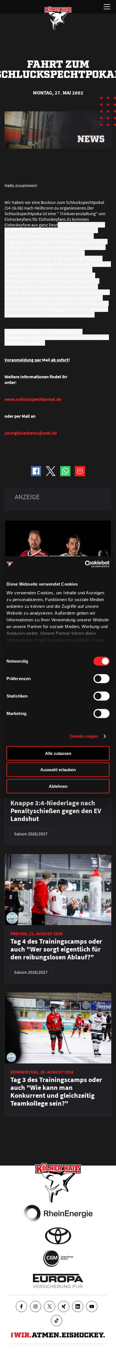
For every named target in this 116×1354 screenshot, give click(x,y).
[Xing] (63, 1306)
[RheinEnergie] (58, 1213)
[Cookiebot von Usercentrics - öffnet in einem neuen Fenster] (85, 564)
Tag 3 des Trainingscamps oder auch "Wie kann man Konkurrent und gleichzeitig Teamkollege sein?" (56, 1091)
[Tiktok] (56, 1320)
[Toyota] (58, 1235)
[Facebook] (21, 1306)
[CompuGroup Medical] (58, 1258)
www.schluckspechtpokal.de (33, 399)
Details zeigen (84, 736)
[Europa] (58, 1280)
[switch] (101, 678)
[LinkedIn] (77, 1306)
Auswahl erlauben (58, 769)
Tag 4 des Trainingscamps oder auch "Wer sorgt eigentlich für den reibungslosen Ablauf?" (56, 949)
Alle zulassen (58, 753)
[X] (49, 1306)
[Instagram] (35, 1306)
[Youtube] (91, 1306)
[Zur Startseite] (58, 18)
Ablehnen (58, 786)
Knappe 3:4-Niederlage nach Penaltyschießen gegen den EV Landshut (55, 811)
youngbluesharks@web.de (31, 433)
